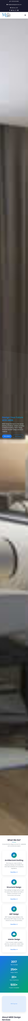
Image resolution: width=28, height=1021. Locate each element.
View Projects (18, 436)
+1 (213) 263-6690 (15, 1)
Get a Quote (7, 436)
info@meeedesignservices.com (14, 4)
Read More (14, 872)
